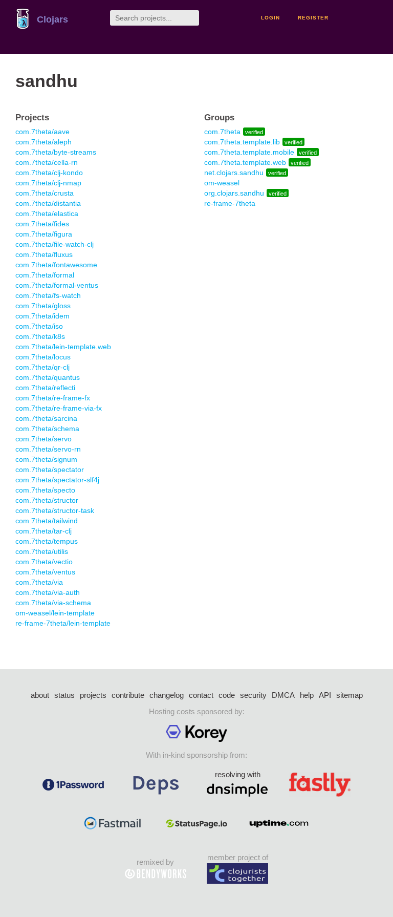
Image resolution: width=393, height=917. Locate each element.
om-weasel (221, 183)
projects (93, 695)
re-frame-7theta (229, 203)
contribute (128, 695)
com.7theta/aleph (43, 142)
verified (254, 132)
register (313, 17)
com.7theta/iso (39, 326)
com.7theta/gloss (43, 306)
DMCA (283, 695)
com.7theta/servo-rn (48, 449)
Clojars (52, 19)
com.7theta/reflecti (45, 387)
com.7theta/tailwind (46, 521)
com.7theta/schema (47, 428)
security (253, 695)
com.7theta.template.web (245, 162)
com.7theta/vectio (44, 562)
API (325, 695)
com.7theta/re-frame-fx (52, 398)
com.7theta (222, 131)
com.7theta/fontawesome (56, 265)
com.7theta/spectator (49, 469)
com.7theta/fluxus (44, 254)
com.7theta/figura (43, 234)
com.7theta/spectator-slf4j (57, 480)
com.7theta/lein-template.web (63, 347)
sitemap (349, 695)
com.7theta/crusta (44, 193)
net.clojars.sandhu (234, 172)
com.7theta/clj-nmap (48, 183)
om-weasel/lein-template (55, 613)
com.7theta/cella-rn (46, 162)
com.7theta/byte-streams (55, 152)
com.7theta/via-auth (47, 592)
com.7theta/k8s (40, 336)
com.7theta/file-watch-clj (54, 244)
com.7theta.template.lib (242, 142)
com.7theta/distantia (48, 203)
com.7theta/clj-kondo (49, 172)
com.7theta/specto (45, 490)
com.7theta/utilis (41, 551)
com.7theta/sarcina (46, 418)
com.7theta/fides (42, 224)
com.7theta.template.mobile (249, 152)
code (227, 695)
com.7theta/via (39, 582)
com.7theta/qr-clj (42, 367)
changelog (166, 695)
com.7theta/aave (42, 131)
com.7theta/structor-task (54, 510)
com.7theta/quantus (47, 377)
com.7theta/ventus (45, 572)
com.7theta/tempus (46, 541)
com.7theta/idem (42, 316)
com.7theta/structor (46, 500)
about (40, 695)
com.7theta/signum (46, 459)
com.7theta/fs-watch (48, 295)
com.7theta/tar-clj (43, 531)
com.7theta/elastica (46, 213)
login (270, 17)
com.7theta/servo (43, 439)
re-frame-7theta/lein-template (63, 623)
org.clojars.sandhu (234, 193)
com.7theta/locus (43, 357)
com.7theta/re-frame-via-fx (58, 408)
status (64, 695)
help (307, 695)
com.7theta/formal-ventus (56, 285)
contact (201, 695)
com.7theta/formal (44, 275)
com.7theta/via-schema (53, 603)
